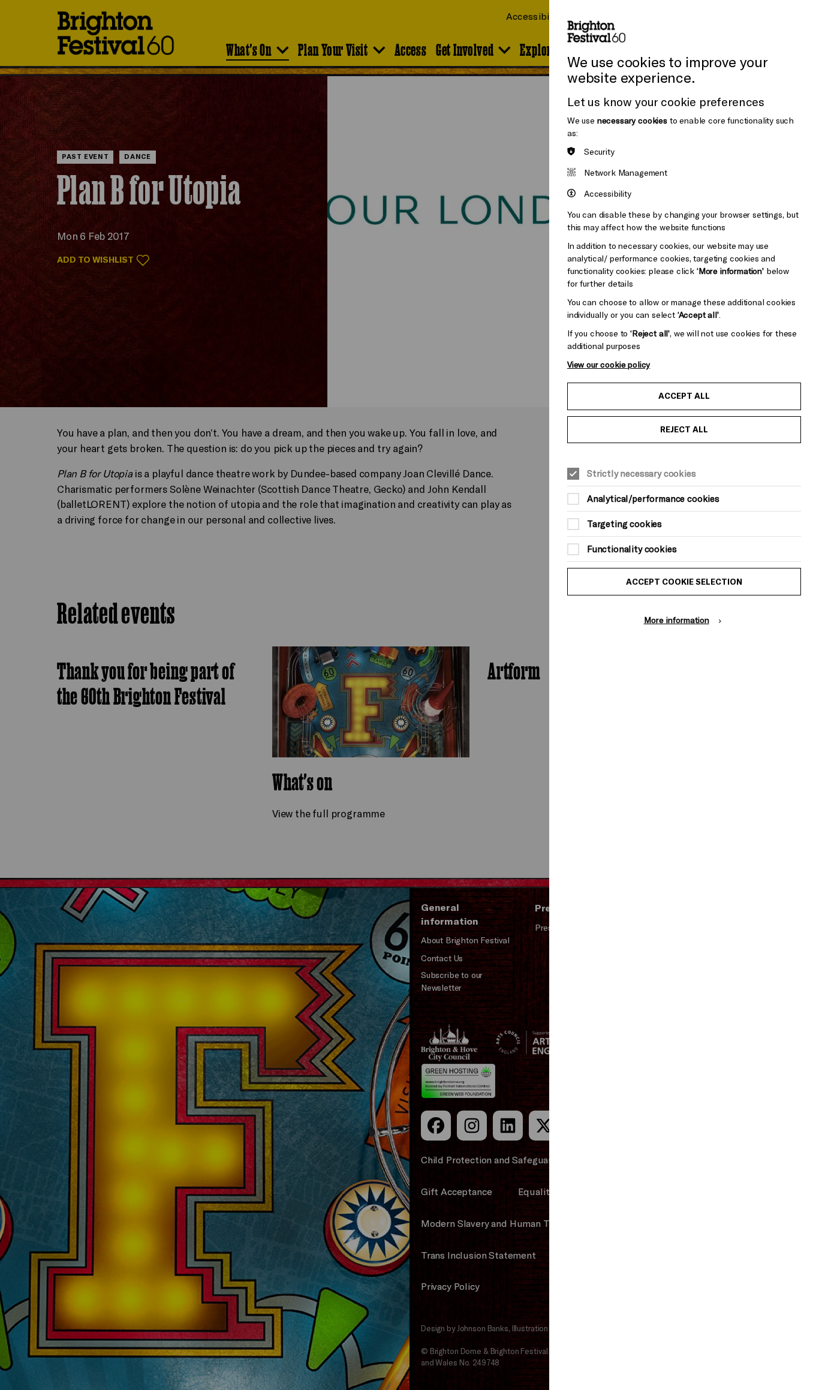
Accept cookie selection (684, 581)
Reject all (684, 429)
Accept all (684, 396)
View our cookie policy (608, 364)
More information (676, 620)
